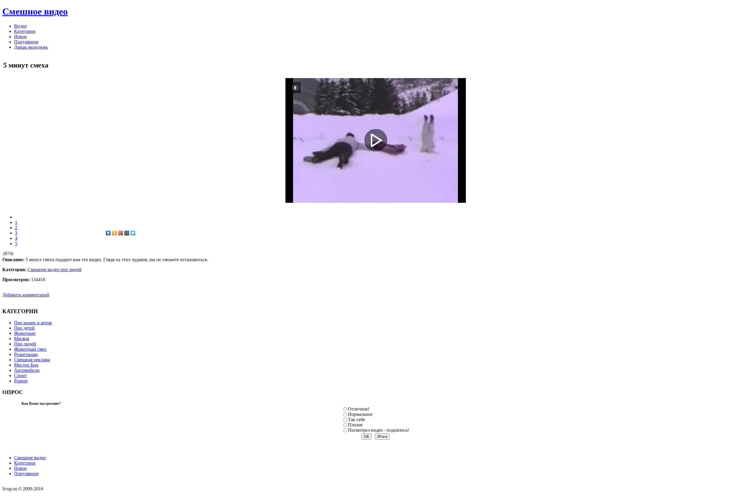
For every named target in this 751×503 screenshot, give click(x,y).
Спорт (20, 375)
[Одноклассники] (114, 233)
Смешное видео (30, 457)
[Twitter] (133, 233)
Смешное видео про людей (55, 269)
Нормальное (360, 414)
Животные (24, 333)
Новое (20, 468)
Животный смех (30, 349)
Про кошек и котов (33, 322)
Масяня (21, 338)
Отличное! (358, 408)
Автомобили (27, 370)
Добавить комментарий (25, 294)
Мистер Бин (26, 364)
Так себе (356, 419)
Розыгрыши (26, 354)
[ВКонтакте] (108, 233)
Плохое (355, 424)
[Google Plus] (121, 233)
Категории (24, 462)
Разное (21, 380)
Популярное (26, 473)
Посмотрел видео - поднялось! (378, 430)
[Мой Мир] (127, 233)
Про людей (25, 343)
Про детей (24, 327)
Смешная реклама (32, 359)
